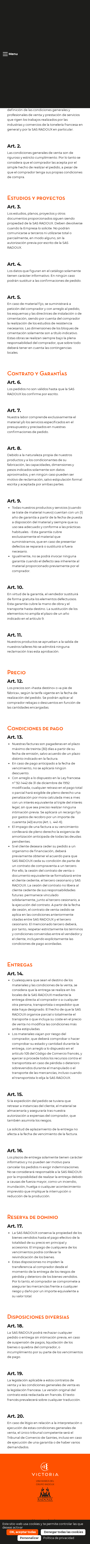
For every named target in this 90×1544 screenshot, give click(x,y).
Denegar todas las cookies (63, 1532)
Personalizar (29, 1538)
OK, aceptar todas (22, 1532)
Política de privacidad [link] (58, 1538)
